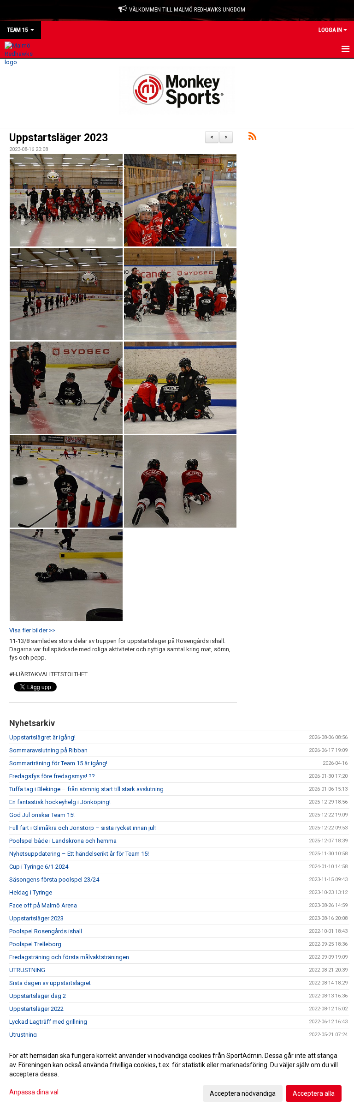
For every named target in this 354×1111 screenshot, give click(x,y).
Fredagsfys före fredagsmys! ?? (52, 776)
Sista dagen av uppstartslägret (50, 982)
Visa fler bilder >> (32, 630)
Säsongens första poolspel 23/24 (54, 879)
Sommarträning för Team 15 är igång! (58, 763)
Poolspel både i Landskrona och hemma (63, 840)
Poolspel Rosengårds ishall (45, 931)
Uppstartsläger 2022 (36, 1008)
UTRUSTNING (27, 970)
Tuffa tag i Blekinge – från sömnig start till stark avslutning (86, 789)
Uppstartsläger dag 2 (37, 995)
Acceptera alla (314, 1093)
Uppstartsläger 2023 (58, 138)
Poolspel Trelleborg (35, 944)
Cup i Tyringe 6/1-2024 (38, 866)
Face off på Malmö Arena (43, 905)
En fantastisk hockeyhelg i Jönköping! (60, 802)
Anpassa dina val (34, 1092)
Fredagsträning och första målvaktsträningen (69, 957)
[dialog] (177, 1074)
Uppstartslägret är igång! (42, 737)
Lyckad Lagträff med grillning (48, 1021)
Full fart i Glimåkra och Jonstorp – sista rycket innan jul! (82, 827)
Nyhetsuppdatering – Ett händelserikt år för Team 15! (79, 853)
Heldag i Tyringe (30, 892)
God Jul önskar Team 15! (42, 814)
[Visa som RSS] (252, 137)
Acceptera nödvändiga (243, 1093)
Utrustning (23, 1034)
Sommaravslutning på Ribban (48, 750)
